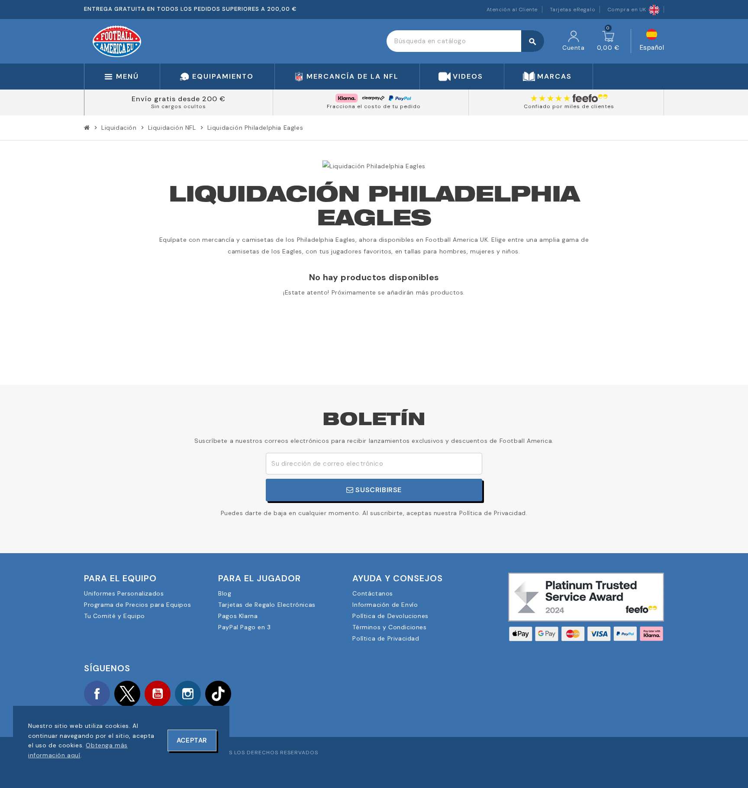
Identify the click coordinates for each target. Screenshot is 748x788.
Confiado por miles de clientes (569, 106)
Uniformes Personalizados (124, 593)
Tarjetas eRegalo (573, 9)
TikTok (218, 694)
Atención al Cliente (512, 9)
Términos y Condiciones (389, 627)
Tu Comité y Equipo (114, 616)
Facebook (97, 694)
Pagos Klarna (238, 616)
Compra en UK (626, 9)
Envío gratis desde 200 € (179, 98)
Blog (224, 593)
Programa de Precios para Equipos (137, 605)
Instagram (188, 694)
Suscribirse (378, 489)
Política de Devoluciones (390, 616)
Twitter (127, 694)
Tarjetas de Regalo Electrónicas (267, 605)
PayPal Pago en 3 (244, 627)
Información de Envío (385, 605)
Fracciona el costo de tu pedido (374, 106)
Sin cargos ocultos (178, 106)
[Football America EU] (117, 41)
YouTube (158, 694)
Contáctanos (372, 593)
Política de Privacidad (385, 638)
